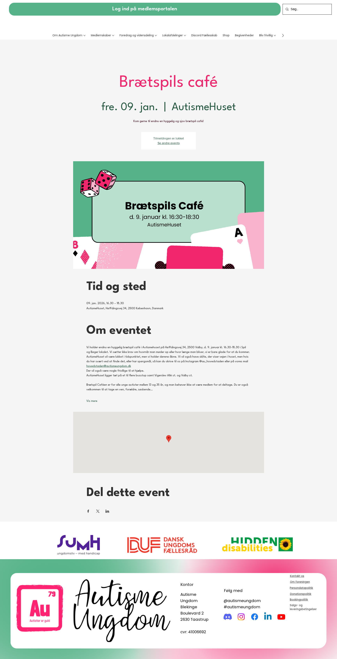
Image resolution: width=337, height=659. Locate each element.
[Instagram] (241, 616)
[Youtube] (281, 616)
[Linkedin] (267, 616)
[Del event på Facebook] (88, 511)
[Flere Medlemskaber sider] (113, 35)
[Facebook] (254, 616)
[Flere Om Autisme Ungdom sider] (84, 35)
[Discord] (227, 616)
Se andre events (169, 143)
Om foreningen (300, 582)
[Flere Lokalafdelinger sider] (185, 35)
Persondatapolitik (301, 588)
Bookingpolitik (299, 599)
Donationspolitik (300, 594)
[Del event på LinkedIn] (107, 511)
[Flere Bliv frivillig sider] (275, 35)
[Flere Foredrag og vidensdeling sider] (156, 35)
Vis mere (91, 401)
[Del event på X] (98, 511)
